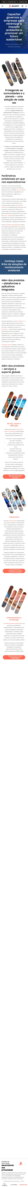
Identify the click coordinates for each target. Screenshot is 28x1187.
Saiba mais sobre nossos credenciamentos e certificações (15, 657)
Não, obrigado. (5, 1184)
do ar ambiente (21, 190)
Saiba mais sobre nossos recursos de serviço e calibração (15, 476)
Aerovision (4, 329)
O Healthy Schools (7, 344)
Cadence (20, 321)
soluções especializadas (13, 224)
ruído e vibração (8, 215)
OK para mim (23, 1184)
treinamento (12, 520)
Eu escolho (14, 1184)
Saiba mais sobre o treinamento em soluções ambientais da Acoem (15, 571)
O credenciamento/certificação (12, 623)
